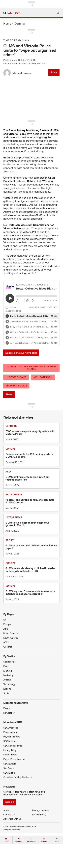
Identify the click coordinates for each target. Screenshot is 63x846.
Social (6, 693)
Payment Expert (11, 736)
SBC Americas (10, 728)
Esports (7, 689)
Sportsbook (9, 662)
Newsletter (9, 713)
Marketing (8, 675)
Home (7, 23)
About (6, 810)
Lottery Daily (9, 750)
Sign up (9, 802)
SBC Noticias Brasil (13, 746)
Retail (6, 666)
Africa (6, 642)
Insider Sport (10, 754)
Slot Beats (8, 768)
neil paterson (43, 377)
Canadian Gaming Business (17, 777)
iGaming (19, 23)
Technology (9, 684)
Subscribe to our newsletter (21, 353)
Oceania (7, 647)
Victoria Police (16, 385)
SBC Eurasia (9, 764)
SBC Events (9, 773)
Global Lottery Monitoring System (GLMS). (31, 368)
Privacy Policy (39, 814)
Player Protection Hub (14, 759)
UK (4, 620)
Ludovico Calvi (16, 377)
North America (10, 633)
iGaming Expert (11, 732)
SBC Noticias (10, 741)
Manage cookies (40, 810)
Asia (5, 629)
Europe (7, 624)
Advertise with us (12, 819)
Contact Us (9, 814)
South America (10, 638)
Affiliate (7, 680)
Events (6, 708)
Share (53, 72)
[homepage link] (11, 13)
